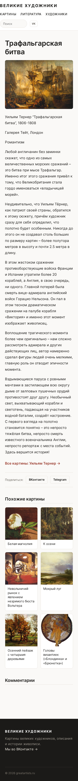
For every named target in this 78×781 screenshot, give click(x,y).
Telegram (60, 479)
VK (34, 23)
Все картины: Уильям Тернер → (32, 463)
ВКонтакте (37, 479)
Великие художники (28, 5)
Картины (8, 14)
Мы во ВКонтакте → (21, 749)
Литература (30, 14)
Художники (56, 14)
